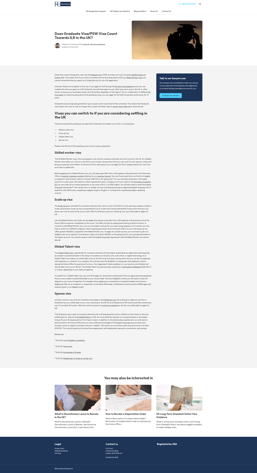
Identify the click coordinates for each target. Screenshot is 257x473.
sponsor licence (104, 176)
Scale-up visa (63, 206)
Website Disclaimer (61, 451)
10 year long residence (124, 86)
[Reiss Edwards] (63, 4)
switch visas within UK (121, 106)
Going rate (67, 346)
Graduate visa (96, 75)
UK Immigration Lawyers (96, 11)
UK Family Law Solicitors (120, 11)
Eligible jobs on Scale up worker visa (77, 358)
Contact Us (166, 11)
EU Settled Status (83, 317)
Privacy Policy (59, 448)
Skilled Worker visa (134, 77)
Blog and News (140, 11)
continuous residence (110, 305)
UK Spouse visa (110, 300)
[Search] (200, 4)
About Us (154, 11)
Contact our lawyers (170, 95)
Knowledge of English (72, 352)
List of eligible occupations (74, 340)
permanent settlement (132, 267)
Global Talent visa (65, 253)
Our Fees (58, 453)
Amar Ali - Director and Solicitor (94, 44)
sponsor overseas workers (73, 176)
